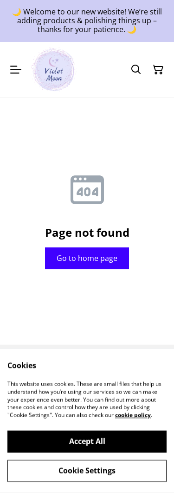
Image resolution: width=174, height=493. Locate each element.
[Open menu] (16, 70)
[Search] (136, 70)
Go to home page (87, 258)
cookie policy (133, 415)
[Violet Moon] (54, 70)
